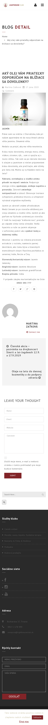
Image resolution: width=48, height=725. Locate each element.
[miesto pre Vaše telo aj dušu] (13, 5)
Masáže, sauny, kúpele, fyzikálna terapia (23, 535)
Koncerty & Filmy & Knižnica (18, 541)
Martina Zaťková (13, 87)
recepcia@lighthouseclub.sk (20, 632)
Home (4, 36)
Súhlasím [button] (37, 717)
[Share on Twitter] (20, 289)
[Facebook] (24, 580)
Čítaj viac (24, 721)
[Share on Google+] (27, 289)
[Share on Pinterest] (34, 289)
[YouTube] (24, 594)
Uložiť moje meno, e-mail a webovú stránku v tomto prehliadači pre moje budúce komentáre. (22, 465)
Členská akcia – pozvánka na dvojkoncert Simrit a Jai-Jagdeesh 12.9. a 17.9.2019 (23, 350)
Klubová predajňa (13, 553)
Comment (9, 91)
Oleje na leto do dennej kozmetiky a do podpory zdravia (27, 374)
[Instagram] (24, 587)
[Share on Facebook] (14, 289)
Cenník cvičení (11, 529)
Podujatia (9, 547)
